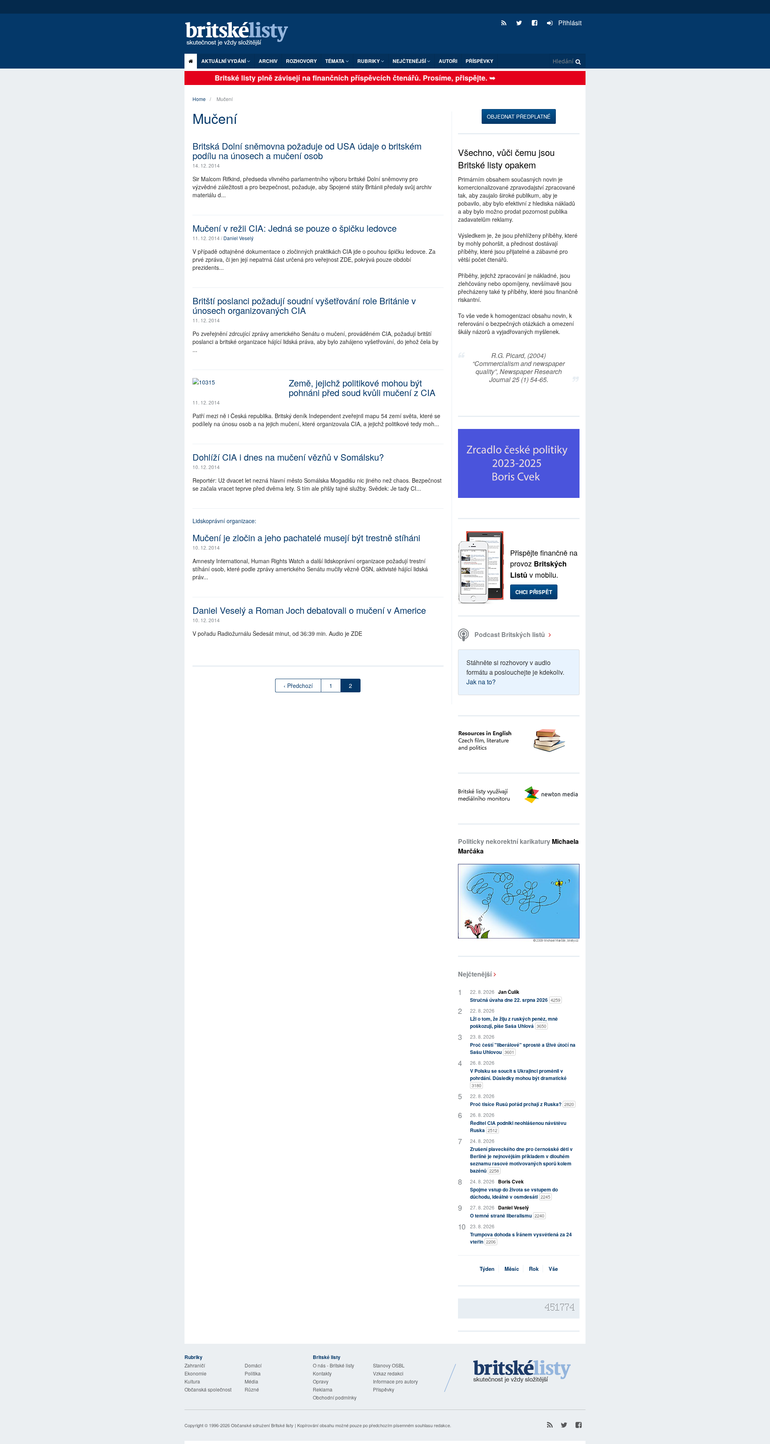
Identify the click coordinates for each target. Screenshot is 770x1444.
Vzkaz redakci (388, 1373)
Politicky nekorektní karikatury (518, 846)
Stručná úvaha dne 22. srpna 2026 (515, 999)
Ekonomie (195, 1373)
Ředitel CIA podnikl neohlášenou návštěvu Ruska (518, 1126)
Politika (253, 1373)
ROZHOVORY (301, 61)
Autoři (448, 61)
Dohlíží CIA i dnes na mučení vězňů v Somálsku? (288, 457)
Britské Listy (522, 1372)
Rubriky (369, 61)
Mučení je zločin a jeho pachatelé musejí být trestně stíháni (306, 537)
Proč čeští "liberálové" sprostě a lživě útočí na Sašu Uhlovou (522, 1048)
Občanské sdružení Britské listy (262, 1425)
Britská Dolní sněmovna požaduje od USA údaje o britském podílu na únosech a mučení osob (306, 151)
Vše (553, 1268)
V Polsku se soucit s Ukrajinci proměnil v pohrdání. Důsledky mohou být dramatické (518, 1077)
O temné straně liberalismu (507, 1215)
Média (251, 1381)
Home (199, 98)
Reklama (322, 1389)
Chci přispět (533, 592)
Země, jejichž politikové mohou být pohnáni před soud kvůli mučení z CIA (362, 387)
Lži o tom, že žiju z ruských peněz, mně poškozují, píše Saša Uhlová (514, 1022)
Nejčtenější (475, 974)
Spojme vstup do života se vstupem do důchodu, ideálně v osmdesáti (514, 1193)
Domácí (253, 1365)
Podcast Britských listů (510, 634)
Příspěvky (479, 61)
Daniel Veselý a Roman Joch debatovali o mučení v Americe (309, 610)
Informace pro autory (395, 1381)
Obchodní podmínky (335, 1397)
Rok (534, 1268)
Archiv (268, 61)
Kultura (192, 1381)
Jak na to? (481, 681)
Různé (252, 1389)
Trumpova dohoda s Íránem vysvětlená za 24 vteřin (521, 1238)
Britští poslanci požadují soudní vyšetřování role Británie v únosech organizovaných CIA (304, 305)
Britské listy (240, 34)
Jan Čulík (508, 991)
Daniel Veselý (238, 238)
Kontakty (322, 1373)
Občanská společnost (207, 1389)
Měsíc (512, 1268)
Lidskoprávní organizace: (224, 521)
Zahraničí (194, 1365)
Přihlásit (569, 22)
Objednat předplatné (519, 116)
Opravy (320, 1381)
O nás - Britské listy (333, 1365)
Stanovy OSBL (389, 1365)
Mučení (225, 98)
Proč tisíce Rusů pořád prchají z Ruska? (522, 1104)
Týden (487, 1268)
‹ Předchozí (298, 686)
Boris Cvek (511, 1181)
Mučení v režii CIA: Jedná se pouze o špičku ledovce (294, 228)
